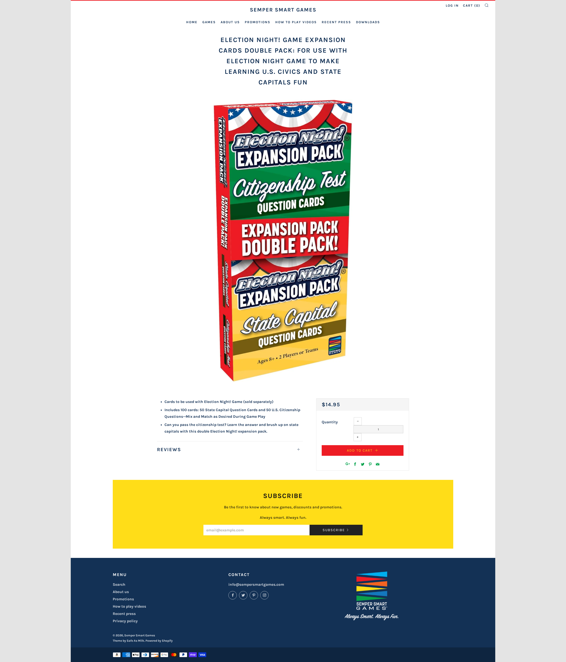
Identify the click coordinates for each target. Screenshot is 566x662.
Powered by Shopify (159, 640)
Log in (452, 6)
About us (230, 22)
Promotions (257, 22)
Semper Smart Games (283, 10)
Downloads (368, 22)
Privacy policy (125, 621)
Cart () (471, 6)
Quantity (330, 422)
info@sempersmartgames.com (256, 584)
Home (191, 22)
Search (119, 584)
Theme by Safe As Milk (128, 640)
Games (209, 22)
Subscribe (334, 530)
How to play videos (296, 22)
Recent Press (336, 22)
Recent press (124, 613)
